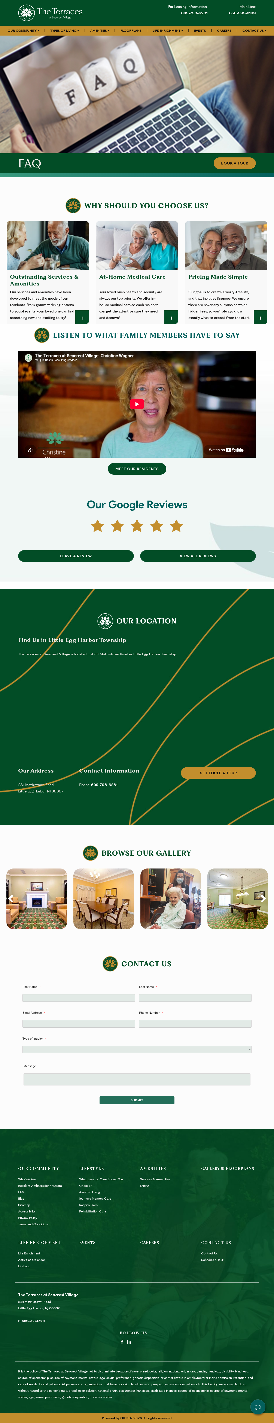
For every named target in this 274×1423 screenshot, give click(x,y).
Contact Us (253, 31)
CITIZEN (126, 1418)
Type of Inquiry (34, 1038)
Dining (144, 1186)
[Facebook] (122, 1342)
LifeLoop (24, 1266)
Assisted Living (89, 1192)
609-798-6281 (194, 13)
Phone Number (151, 1012)
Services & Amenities (155, 1179)
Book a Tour (234, 163)
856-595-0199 (242, 13)
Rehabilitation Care (92, 1211)
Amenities (98, 31)
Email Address (33, 1012)
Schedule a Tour (218, 773)
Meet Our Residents (137, 469)
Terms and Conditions (33, 1224)
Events (200, 31)
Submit (137, 1100)
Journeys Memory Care (95, 1198)
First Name (31, 986)
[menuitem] (23, 30)
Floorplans (131, 31)
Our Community (22, 31)
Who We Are (27, 1179)
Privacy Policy (27, 1218)
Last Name (148, 986)
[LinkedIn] (129, 1342)
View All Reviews (198, 556)
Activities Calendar (31, 1260)
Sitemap (24, 1205)
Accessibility (27, 1211)
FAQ (21, 1192)
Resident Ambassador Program (40, 1186)
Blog (21, 1198)
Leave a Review (76, 556)
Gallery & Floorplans (227, 1168)
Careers (224, 31)
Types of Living (63, 31)
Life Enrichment (166, 31)
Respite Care (88, 1205)
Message (30, 1066)
